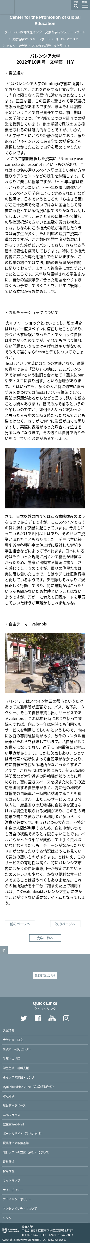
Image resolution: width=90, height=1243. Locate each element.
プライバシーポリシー (17, 1199)
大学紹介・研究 (13, 1040)
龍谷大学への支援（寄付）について (26, 1152)
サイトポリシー (13, 1190)
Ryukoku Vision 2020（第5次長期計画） (29, 1087)
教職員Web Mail (13, 1124)
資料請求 (8, 1162)
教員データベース (14, 1105)
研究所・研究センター (17, 1049)
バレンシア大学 (17, 46)
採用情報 (8, 1171)
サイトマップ (11, 1180)
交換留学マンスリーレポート (31, 39)
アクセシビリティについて (20, 1208)
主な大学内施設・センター (20, 1077)
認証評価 (8, 1096)
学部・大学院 (11, 1058)
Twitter (24, 1018)
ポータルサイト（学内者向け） (23, 1133)
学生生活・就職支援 (16, 1068)
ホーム (4, 38)
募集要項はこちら (45, 975)
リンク (7, 1218)
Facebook (38, 1018)
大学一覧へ (45, 937)
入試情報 (8, 1030)
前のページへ (20, 923)
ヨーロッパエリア (66, 39)
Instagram (66, 1018)
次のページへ (65, 923)
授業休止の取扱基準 (16, 1143)
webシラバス (11, 1115)
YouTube (52, 1018)
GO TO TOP (4, 950)
